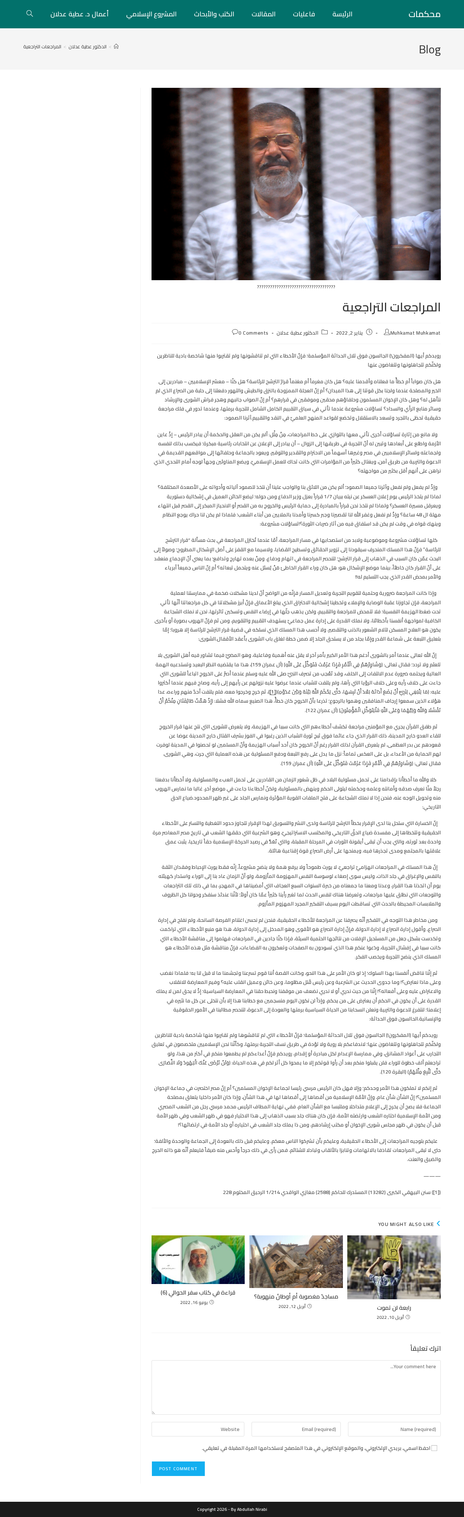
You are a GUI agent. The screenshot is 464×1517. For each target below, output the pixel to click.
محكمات (425, 14)
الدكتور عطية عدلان (297, 333)
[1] (273, 691)
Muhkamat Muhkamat (415, 333)
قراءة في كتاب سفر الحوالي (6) (198, 1292)
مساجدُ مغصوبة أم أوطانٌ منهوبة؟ (296, 1296)
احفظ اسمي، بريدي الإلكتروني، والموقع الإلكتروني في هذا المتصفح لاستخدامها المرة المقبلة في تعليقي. (316, 1448)
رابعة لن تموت (394, 1308)
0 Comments (254, 333)
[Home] (116, 46)
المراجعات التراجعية (42, 46)
